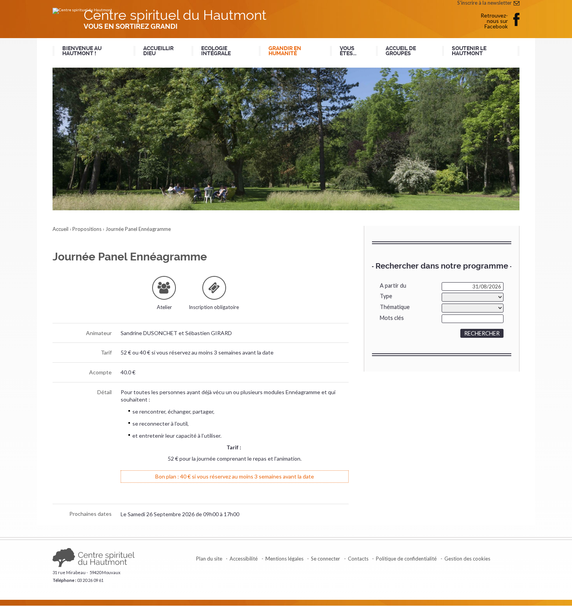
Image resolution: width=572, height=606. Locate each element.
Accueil (60, 229)
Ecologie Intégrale (216, 51)
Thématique (395, 307)
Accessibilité (244, 558)
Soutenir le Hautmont (469, 51)
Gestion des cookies (467, 558)
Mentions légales (284, 558)
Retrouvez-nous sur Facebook (494, 20)
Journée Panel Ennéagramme (138, 229)
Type (386, 296)
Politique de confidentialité (406, 558)
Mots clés (392, 317)
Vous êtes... (348, 51)
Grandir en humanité (284, 51)
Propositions (87, 229)
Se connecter (325, 558)
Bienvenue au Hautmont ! (82, 51)
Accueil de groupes (401, 51)
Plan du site (209, 558)
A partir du (393, 285)
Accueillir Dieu (158, 51)
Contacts (358, 558)
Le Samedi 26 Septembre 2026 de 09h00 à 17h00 (180, 514)
